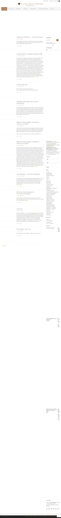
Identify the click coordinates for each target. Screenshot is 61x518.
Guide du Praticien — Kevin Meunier (29, 37)
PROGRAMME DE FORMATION (51, 188)
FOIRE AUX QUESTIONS (50, 194)
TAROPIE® (25, 8)
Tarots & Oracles (49, 223)
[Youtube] (50, 509)
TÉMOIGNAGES (49, 195)
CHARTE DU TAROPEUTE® (50, 193)
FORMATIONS (18, 8)
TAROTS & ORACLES (49, 212)
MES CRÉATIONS (49, 174)
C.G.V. (47, 179)
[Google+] (54, 509)
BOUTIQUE (52, 8)
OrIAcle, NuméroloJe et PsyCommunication (25, 193)
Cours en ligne (48, 220)
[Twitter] (52, 509)
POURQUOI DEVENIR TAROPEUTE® (52, 192)
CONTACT (48, 178)
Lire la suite (36, 76)
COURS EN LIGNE (49, 185)
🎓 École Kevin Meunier (30, 3)
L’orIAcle (19, 209)
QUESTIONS (48, 183)
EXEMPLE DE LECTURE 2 (50, 201)
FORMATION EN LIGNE (50, 204)
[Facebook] (47, 509)
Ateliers (47, 219)
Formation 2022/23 (23, 229)
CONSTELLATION (49, 197)
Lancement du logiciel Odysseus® (29, 54)
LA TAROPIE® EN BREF (50, 190)
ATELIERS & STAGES (49, 184)
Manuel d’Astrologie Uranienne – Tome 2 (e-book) (28, 123)
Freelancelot (7, 516)
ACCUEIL (4, 8)
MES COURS (10, 8)
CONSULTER (48, 214)
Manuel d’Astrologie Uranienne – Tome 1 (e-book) (28, 142)
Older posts (3, 245)
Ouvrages (48, 222)
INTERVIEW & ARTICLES (50, 175)
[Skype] (59, 509)
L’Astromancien (21, 85)
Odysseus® (48, 146)
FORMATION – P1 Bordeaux (51, 207)
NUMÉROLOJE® (33, 8)
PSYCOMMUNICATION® (43, 8)
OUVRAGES (48, 213)
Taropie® (48, 143)
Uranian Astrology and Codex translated (27, 102)
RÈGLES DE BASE (49, 198)
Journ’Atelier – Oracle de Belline (28, 174)
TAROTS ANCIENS (49, 202)
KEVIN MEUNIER (49, 173)
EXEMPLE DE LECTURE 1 (50, 199)
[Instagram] (56, 509)
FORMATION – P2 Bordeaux (51, 208)
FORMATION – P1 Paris (50, 209)
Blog (20, 45)
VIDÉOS (47, 177)
